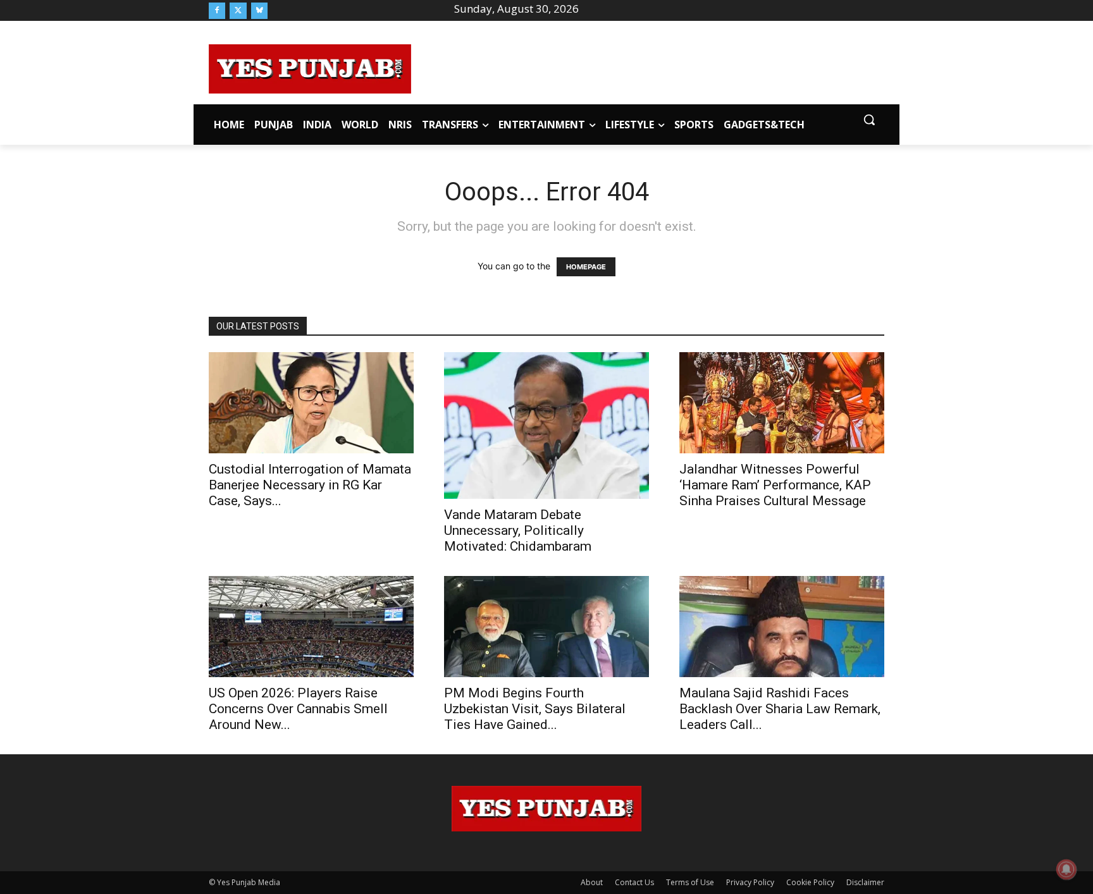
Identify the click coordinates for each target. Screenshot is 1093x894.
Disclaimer (865, 882)
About (592, 882)
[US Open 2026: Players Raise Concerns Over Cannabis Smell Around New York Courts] (311, 626)
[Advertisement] (647, 67)
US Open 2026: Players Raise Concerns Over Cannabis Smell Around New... (298, 708)
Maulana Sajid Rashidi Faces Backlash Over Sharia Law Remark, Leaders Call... (779, 708)
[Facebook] (217, 11)
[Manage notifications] (1066, 869)
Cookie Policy (810, 882)
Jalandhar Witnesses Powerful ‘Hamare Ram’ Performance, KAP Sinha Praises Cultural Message (775, 485)
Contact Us (634, 882)
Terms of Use (690, 882)
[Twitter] (238, 11)
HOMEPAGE (586, 266)
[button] (869, 119)
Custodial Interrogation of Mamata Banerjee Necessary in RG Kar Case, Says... (310, 485)
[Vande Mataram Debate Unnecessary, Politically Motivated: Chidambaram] (546, 425)
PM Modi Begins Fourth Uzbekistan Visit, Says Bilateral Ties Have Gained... (535, 708)
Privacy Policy (750, 882)
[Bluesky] (259, 11)
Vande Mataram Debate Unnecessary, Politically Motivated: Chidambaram (517, 530)
